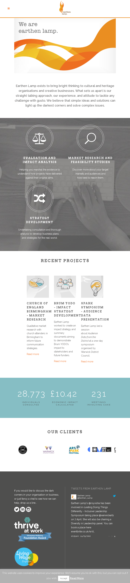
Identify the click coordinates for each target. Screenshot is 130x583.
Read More (77, 578)
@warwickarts (106, 515)
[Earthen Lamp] (73, 498)
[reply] (109, 536)
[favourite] (115, 536)
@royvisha (94, 503)
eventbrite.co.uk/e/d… (83, 531)
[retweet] (112, 536)
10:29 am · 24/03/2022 (81, 536)
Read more (33, 354)
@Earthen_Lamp (85, 498)
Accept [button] (63, 578)
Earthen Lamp (84, 495)
